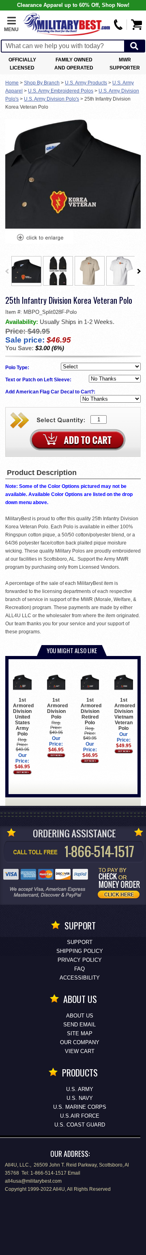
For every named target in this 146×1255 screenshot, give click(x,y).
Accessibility (80, 978)
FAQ (79, 969)
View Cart (79, 1051)
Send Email (79, 1025)
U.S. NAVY (80, 1098)
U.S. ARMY (79, 1089)
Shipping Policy (79, 951)
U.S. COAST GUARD (79, 1125)
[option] (26, 271)
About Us (79, 1016)
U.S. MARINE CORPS (79, 1107)
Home (12, 83)
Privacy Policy (80, 960)
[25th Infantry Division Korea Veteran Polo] (39, 238)
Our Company (79, 1042)
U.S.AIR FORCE (79, 1116)
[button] (11, 25)
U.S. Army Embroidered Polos (60, 91)
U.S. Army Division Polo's (51, 99)
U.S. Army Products (86, 83)
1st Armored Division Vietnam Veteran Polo (124, 714)
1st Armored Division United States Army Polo (23, 717)
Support (79, 942)
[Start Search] (134, 46)
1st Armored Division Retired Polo (91, 711)
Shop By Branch (42, 83)
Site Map (79, 1033)
